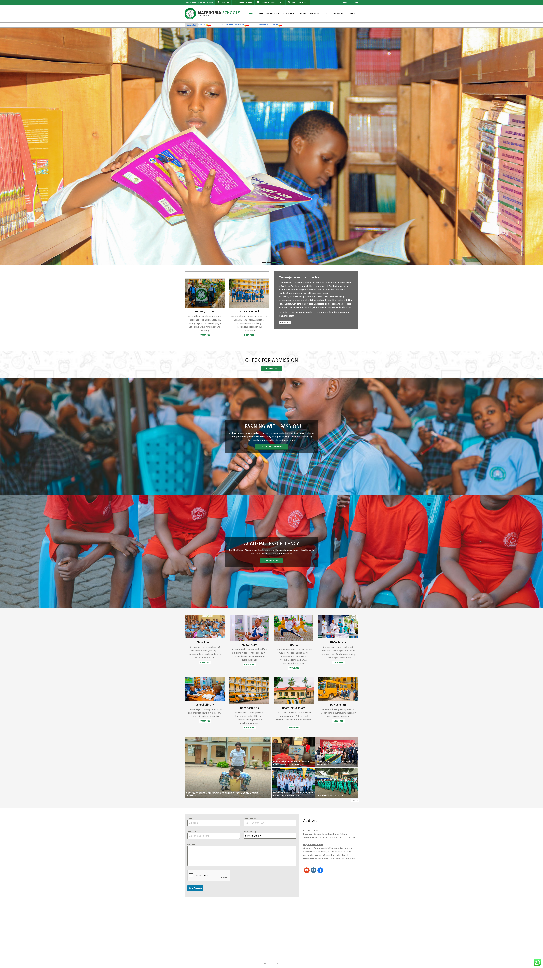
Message (191, 844)
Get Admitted (272, 368)
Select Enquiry (250, 832)
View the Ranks (271, 560)
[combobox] (270, 836)
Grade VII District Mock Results (256, 25)
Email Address (193, 832)
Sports (294, 644)
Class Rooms (205, 642)
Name (190, 819)
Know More (205, 335)
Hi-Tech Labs (338, 642)
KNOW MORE (285, 322)
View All (355, 801)
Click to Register (18, 238)
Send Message (195, 888)
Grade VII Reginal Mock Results (218, 25)
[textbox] (267, 835)
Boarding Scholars (293, 708)
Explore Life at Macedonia (272, 447)
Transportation (249, 708)
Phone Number (250, 819)
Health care (249, 644)
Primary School (249, 311)
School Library (205, 704)
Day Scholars (338, 704)
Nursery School (205, 311)
